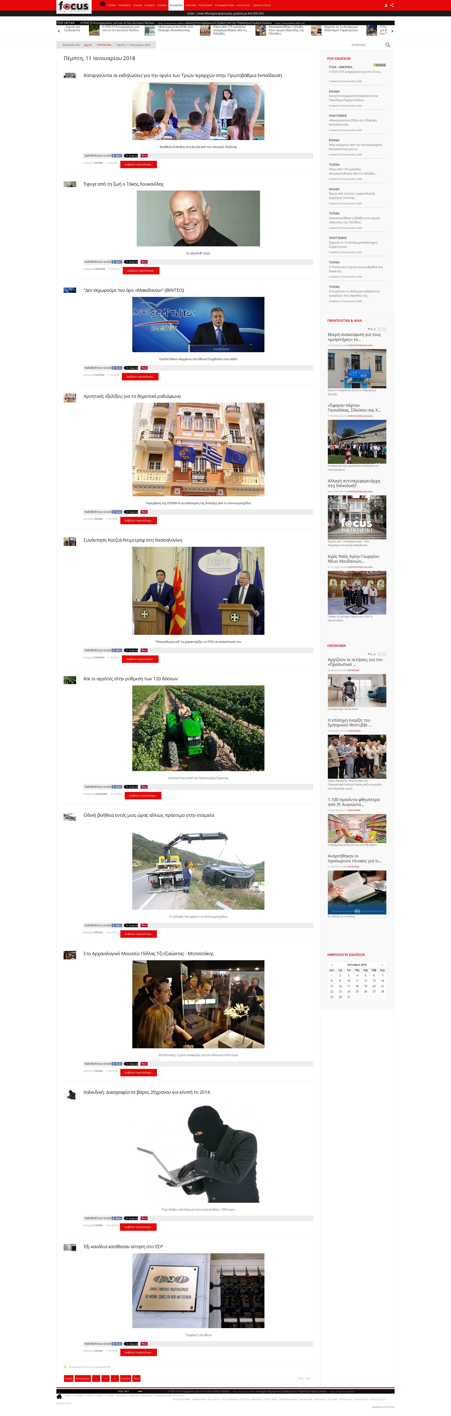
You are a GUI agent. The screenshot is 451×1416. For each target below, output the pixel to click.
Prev (379, 329)
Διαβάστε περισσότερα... (139, 164)
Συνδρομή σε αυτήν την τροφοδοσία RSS (90, 1366)
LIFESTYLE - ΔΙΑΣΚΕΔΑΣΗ (251, 1399)
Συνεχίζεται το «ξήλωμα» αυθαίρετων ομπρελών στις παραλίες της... (354, 293)
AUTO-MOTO (214, 1399)
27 (374, 991)
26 (365, 991)
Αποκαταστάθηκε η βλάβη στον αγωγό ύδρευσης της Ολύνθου (104, 30)
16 (340, 986)
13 (374, 981)
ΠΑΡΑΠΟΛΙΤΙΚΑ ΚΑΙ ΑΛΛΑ (360, 345)
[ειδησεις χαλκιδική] (102, 5)
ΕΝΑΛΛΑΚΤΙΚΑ (305, 1399)
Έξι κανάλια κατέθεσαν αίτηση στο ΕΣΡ (123, 1246)
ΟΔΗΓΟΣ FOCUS (262, 5)
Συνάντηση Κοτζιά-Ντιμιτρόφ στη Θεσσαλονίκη (133, 540)
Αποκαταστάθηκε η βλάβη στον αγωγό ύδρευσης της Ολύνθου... (354, 220)
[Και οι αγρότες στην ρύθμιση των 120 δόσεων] (70, 680)
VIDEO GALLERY (377, 1399)
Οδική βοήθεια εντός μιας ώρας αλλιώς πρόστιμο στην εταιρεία (149, 815)
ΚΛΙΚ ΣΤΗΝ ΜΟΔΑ (230, 1399)
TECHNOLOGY (346, 1399)
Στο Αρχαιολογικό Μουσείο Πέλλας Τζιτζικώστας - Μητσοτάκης (149, 953)
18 (357, 986)
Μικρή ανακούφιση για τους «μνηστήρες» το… (354, 337)
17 (348, 986)
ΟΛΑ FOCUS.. (179, 1395)
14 (382, 981)
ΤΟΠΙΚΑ (112, 5)
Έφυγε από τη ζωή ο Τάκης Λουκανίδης (124, 184)
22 (331, 991)
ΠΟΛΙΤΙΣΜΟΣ (206, 5)
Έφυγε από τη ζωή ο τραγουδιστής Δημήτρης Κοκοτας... (352, 196)
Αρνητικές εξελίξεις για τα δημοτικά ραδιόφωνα (132, 396)
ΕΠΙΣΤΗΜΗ (332, 1399)
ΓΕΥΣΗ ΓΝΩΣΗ (270, 1399)
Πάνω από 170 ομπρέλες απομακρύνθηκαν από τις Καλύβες (381, 30)
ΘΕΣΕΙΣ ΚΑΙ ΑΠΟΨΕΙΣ (288, 1399)
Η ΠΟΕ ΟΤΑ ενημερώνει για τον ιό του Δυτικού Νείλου (271, 28)
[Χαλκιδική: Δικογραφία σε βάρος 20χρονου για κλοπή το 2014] (70, 1094)
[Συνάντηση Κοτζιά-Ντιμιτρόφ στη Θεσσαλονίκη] (70, 541)
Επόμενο (125, 1378)
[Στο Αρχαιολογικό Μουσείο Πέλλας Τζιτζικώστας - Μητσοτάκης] (70, 955)
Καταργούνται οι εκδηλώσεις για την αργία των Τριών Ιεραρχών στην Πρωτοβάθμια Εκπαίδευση (183, 75)
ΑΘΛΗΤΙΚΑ (190, 5)
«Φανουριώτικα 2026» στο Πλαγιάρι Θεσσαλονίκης (326, 28)
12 (365, 981)
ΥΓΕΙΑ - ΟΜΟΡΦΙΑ (340, 67)
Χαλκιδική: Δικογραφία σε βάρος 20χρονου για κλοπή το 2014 (147, 1092)
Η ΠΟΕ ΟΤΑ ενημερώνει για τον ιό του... (355, 72)
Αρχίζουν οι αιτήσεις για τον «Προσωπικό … (355, 662)
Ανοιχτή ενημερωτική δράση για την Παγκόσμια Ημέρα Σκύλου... (353, 98)
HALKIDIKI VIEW (361, 1399)
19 (365, 986)
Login (386, 5)
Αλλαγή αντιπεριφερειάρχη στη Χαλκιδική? (354, 483)
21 (382, 986)
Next (384, 329)
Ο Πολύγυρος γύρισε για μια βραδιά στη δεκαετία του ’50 (213, 30)
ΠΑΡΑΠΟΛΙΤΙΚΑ (199, 1399)
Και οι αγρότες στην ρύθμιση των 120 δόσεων (131, 678)
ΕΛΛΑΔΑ (138, 5)
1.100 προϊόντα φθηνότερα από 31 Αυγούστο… (354, 802)
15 (331, 986)
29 (331, 997)
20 (374, 986)
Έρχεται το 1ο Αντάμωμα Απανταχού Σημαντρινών (159, 28)
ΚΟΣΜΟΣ (150, 5)
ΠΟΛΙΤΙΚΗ (162, 5)
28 (382, 991)
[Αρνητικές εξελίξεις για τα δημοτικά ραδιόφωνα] (70, 398)
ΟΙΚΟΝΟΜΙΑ (176, 5)
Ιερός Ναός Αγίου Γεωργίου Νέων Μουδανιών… (353, 558)
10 (348, 981)
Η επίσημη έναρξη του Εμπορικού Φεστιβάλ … (350, 722)
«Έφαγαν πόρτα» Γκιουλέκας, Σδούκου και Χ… (354, 407)
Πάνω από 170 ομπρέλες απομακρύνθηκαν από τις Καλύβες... (352, 171)
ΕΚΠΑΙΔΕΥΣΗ (320, 1399)
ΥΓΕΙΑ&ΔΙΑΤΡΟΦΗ (224, 5)
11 (357, 981)
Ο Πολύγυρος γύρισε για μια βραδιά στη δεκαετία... (356, 269)
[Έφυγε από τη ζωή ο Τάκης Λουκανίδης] (70, 184)
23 (340, 991)
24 (348, 991)
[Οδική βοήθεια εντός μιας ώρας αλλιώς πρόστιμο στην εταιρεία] (70, 817)
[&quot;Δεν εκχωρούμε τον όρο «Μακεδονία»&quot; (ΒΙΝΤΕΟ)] (70, 290)
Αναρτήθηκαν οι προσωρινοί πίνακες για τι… (355, 858)
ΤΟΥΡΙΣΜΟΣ (124, 5)
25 (357, 991)
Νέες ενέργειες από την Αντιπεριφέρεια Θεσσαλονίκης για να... (355, 147)
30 (340, 997)
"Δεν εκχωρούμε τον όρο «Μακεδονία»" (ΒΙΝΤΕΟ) (134, 290)
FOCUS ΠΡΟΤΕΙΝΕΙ (181, 1399)
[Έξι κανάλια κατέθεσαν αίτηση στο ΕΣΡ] (70, 1247)
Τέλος (136, 1378)
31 (348, 997)
